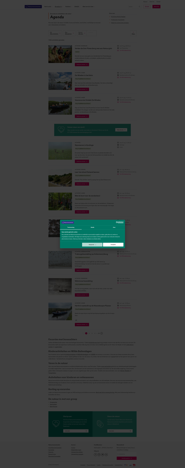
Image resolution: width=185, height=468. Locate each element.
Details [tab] (92, 227)
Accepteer (113, 244)
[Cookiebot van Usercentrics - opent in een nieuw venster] (117, 222)
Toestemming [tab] (70, 227)
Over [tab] (114, 227)
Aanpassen (91, 244)
